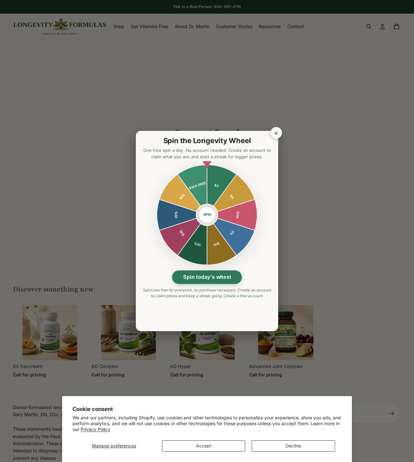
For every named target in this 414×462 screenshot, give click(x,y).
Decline (293, 445)
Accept (204, 445)
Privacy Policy (95, 429)
